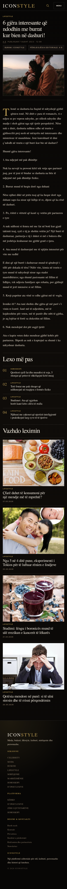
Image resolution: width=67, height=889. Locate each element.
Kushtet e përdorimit (16, 838)
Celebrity (13, 757)
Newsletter (12, 846)
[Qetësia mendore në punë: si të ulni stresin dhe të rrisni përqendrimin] (33, 666)
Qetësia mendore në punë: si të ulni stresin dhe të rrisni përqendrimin (28, 698)
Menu (59, 6)
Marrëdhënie (15, 778)
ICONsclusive (15, 787)
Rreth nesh (12, 825)
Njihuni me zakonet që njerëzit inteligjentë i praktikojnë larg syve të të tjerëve (33, 416)
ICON (19, 5)
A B (4, 42)
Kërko (11, 800)
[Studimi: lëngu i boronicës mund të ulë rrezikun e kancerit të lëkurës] (33, 598)
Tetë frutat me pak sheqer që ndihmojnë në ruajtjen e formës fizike (31, 388)
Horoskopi (13, 782)
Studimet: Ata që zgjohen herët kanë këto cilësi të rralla (26, 401)
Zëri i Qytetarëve (18, 808)
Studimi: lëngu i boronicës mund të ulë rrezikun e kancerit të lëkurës (28, 630)
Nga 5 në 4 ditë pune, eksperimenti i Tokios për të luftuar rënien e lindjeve (29, 562)
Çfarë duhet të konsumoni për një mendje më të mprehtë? (24, 494)
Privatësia (12, 834)
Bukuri (11, 766)
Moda (10, 762)
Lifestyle (13, 770)
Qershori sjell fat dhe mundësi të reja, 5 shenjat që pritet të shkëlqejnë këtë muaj (32, 374)
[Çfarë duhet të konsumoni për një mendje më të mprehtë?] (33, 463)
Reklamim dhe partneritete (19, 842)
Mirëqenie (13, 774)
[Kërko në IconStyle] (47, 5)
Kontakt (11, 829)
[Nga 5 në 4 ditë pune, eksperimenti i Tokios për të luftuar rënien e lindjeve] (33, 531)
